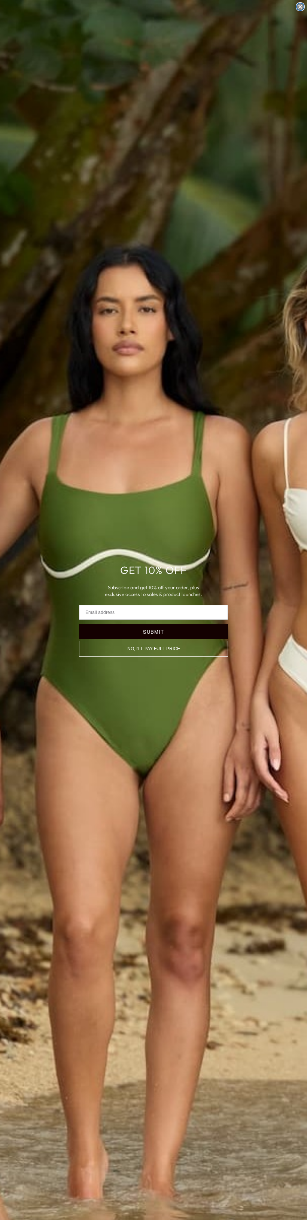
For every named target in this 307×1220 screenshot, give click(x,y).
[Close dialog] (300, 6)
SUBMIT (153, 631)
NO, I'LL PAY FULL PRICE (153, 648)
